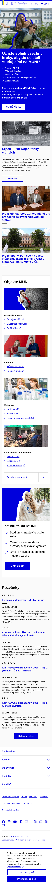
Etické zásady (13, 456)
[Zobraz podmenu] (46, 751)
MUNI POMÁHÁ (14, 465)
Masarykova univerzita (18, 836)
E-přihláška (12, 328)
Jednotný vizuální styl (11, 810)
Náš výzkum (12, 414)
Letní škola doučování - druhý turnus (23, 600)
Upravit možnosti (14, 867)
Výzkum (6, 759)
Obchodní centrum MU (11, 803)
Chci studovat (9, 751)
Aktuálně (6, 784)
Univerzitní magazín (10, 796)
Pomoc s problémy (15, 371)
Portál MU (44, 796)
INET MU (33, 796)
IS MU (24, 796)
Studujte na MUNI (15, 319)
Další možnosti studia (17, 324)
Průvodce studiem (15, 366)
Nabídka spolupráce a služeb (20, 418)
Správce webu (8, 840)
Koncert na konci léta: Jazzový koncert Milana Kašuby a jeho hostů (24, 634)
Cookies (41, 840)
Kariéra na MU (14, 409)
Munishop (28, 803)
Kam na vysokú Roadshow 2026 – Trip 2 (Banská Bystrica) (24, 704)
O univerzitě (8, 768)
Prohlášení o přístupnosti (26, 840)
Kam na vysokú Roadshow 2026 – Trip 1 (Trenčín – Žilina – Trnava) (24, 669)
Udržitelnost (12, 461)
